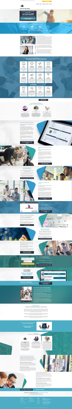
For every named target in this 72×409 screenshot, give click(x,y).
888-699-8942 (47, 389)
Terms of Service (44, 407)
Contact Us (42, 407)
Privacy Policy (47, 407)
